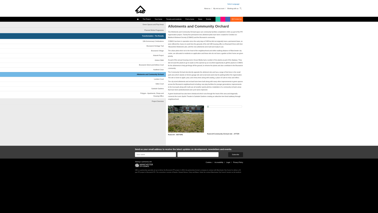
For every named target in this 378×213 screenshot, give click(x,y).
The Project (147, 19)
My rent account (218, 8)
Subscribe (235, 154)
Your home (158, 19)
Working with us (232, 8)
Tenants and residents (174, 19)
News (200, 19)
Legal (228, 162)
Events (208, 19)
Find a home (189, 19)
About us (207, 8)
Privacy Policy (238, 162)
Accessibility (218, 162)
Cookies (209, 162)
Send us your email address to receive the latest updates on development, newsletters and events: (183, 149)
